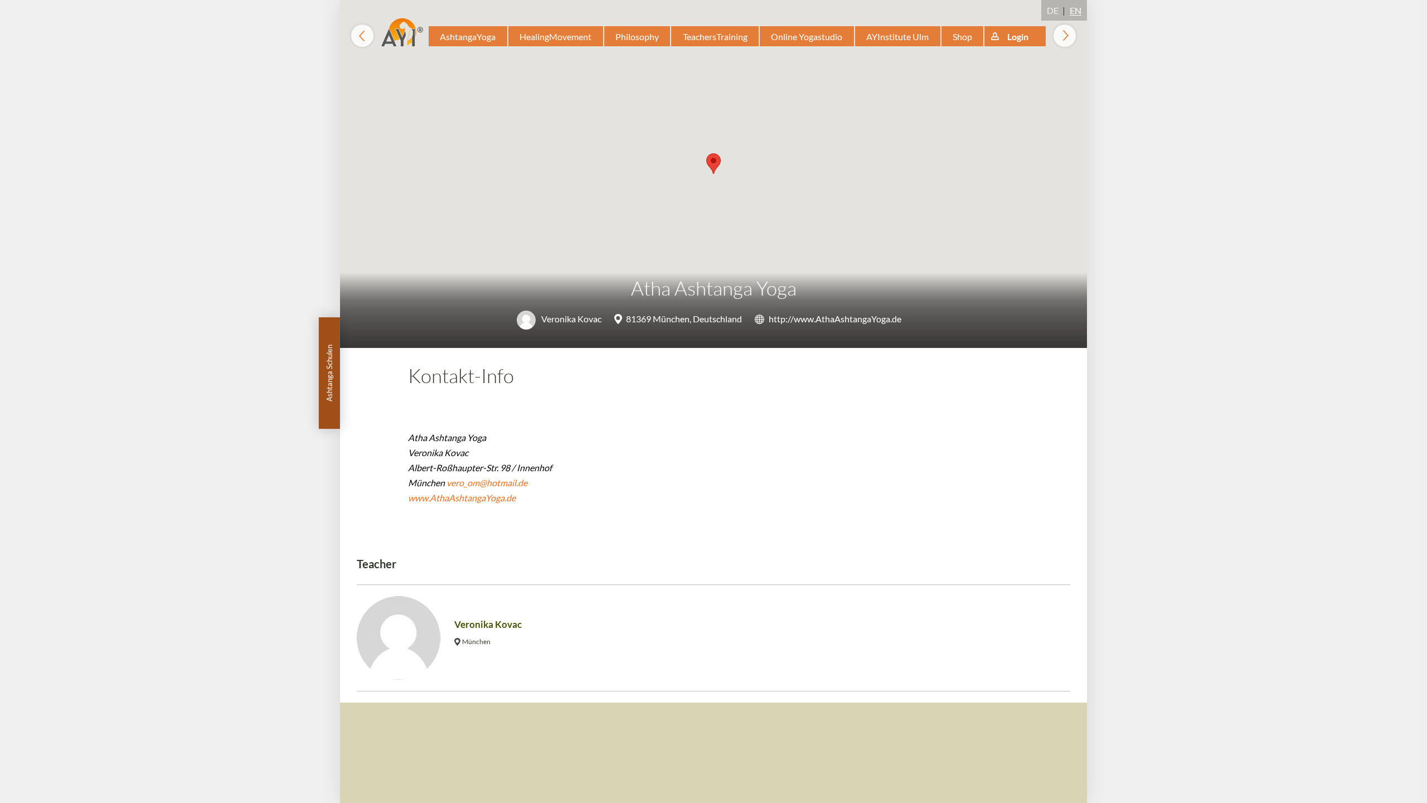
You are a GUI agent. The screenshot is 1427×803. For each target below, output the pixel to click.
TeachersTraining (715, 36)
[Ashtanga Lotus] (1065, 36)
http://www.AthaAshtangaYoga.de (835, 318)
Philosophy (637, 36)
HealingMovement (555, 36)
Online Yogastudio (806, 36)
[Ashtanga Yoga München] (362, 36)
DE (1053, 10)
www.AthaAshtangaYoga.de (462, 497)
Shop (962, 36)
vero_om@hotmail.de (486, 482)
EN (1075, 10)
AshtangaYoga (468, 36)
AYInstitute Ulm (897, 36)
